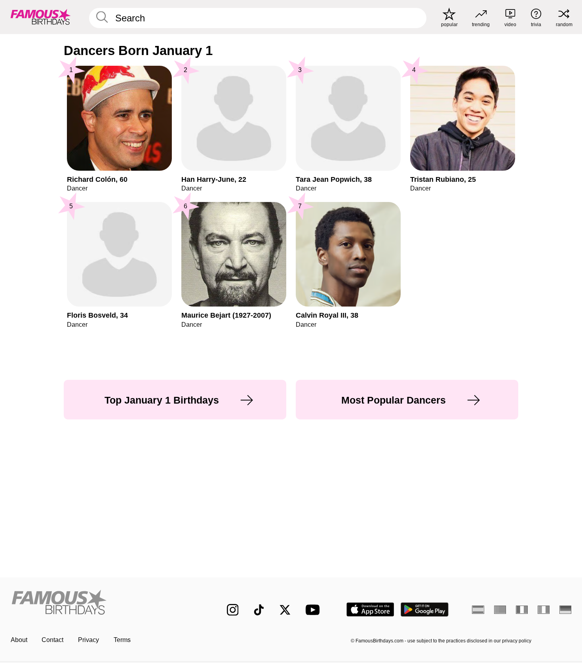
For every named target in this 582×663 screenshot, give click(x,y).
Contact (52, 639)
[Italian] (544, 609)
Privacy (88, 639)
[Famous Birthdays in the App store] (370, 609)
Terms (122, 639)
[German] (565, 609)
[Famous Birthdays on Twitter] (285, 610)
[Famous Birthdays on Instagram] (233, 610)
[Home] (102, 603)
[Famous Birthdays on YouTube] (314, 609)
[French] (522, 609)
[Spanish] (478, 609)
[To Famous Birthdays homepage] (41, 17)
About (19, 639)
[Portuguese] (500, 609)
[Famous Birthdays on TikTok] (259, 610)
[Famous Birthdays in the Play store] (425, 609)
